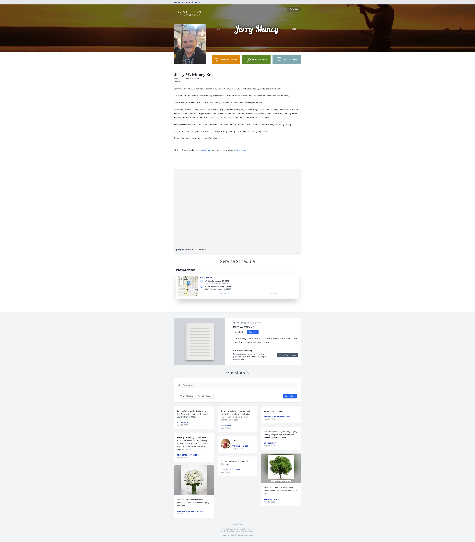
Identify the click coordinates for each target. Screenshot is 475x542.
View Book (239, 332)
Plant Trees (273, 294)
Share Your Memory (287, 355)
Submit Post (290, 396)
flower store (241, 149)
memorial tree (204, 149)
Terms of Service (244, 531)
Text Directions (224, 294)
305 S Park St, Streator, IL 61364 (218, 289)
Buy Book (252, 332)
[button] (188, 283)
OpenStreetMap (240, 535)
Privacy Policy (230, 531)
